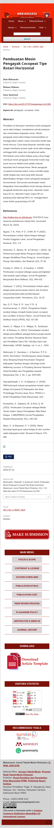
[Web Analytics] (20, 714)
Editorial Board (36, 21)
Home (11, 21)
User (41, 27)
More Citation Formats (15, 496)
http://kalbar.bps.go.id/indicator (17, 217)
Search (27, 39)
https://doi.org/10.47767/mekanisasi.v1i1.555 (29, 104)
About (21, 21)
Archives (16, 47)
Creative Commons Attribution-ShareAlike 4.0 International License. (22, 813)
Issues (11, 27)
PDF (9, 457)
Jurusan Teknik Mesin (29, 771)
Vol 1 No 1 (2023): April (33, 47)
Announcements (28, 27)
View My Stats (32, 714)
